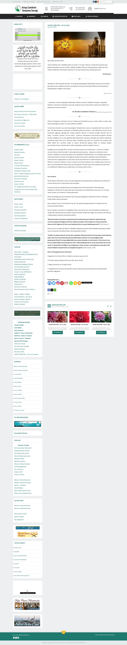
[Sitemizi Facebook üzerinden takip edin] (94, 2)
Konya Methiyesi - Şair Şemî (23, 297)
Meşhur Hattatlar (19, 304)
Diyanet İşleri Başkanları (21, 269)
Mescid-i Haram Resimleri (20, 366)
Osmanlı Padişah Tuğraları (22, 299)
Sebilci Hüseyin (19, 516)
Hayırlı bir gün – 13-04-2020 (79, 325)
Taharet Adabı (19, 325)
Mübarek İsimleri (19, 152)
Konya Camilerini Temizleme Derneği (104, 635)
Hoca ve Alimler (18, 390)
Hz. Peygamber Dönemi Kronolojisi (25, 186)
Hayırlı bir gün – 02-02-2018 (101, 325)
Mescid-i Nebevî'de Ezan (22, 464)
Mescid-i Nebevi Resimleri (21, 370)
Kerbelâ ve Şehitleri (20, 210)
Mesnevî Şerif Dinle (20, 513)
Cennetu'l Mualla (18, 378)
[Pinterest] (62, 283)
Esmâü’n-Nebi (18, 149)
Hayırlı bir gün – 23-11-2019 (57, 325)
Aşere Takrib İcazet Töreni (22, 490)
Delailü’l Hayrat (19, 181)
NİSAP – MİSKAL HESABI (22, 294)
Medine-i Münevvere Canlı (22, 482)
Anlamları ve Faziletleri (21, 99)
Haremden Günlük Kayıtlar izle (22, 576)
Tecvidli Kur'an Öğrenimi (21, 120)
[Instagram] (58, 283)
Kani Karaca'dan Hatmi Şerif (23, 448)
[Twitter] (54, 283)
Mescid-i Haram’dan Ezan (22, 505)
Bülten (55, 27)
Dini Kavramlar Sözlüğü (21, 346)
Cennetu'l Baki (18, 374)
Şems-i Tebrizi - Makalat (22, 338)
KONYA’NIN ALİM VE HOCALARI (24, 259)
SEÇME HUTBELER (20, 279)
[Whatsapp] (71, 283)
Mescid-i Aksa (17, 386)
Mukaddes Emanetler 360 (22, 171)
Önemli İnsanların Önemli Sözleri (24, 289)
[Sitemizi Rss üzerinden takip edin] (98, 2)
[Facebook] (49, 283)
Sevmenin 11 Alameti (20, 178)
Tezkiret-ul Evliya (19, 343)
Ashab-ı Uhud (18, 207)
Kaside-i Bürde (18, 160)
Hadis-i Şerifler (19, 184)
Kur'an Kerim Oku (19, 126)
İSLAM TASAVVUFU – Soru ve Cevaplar (26, 354)
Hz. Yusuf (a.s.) (18, 469)
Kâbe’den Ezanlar (19, 461)
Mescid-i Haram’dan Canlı (22, 480)
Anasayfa (50, 27)
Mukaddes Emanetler (21, 168)
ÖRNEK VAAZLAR (19, 282)
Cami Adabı (18, 327)
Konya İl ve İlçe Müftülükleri (23, 272)
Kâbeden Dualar (19, 458)
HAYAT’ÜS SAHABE (20, 230)
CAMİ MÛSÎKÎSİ (19, 277)
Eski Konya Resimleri (19, 398)
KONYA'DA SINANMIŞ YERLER (23, 264)
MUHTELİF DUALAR (20, 287)
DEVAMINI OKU (58, 332)
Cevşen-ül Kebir (19, 474)
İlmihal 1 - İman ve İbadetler (23, 333)
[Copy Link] (75, 283)
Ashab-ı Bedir (18, 204)
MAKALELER (18, 284)
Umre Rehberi (18, 330)
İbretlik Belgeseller (20, 466)
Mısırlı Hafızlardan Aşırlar (22, 456)
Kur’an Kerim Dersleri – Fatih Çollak (25, 114)
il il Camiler (17, 568)
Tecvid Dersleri (19, 117)
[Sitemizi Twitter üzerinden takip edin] (96, 2)
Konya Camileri (18, 402)
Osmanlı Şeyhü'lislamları (21, 267)
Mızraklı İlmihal (19, 351)
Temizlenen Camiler (19, 410)
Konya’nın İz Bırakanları (21, 302)
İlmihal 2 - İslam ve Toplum (23, 335)
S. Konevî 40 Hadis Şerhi (21, 165)
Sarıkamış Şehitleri (20, 215)
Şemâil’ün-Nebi (19, 157)
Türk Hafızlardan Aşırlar (21, 453)
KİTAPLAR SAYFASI (24, 322)
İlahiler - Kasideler (20, 485)
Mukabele (16, 552)
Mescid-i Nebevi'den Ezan (22, 508)
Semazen (16, 564)
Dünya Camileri (18, 394)
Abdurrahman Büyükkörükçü (23, 493)
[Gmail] (66, 283)
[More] (79, 283)
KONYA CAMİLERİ (19, 274)
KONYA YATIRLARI (19, 262)
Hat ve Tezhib (17, 406)
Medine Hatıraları (19, 349)
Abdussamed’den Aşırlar (21, 450)
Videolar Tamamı (23, 445)
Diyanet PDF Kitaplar (21, 341)
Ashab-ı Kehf (18, 472)
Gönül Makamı (18, 488)
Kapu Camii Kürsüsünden (20, 556)
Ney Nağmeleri (19, 519)
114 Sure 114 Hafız (19, 123)
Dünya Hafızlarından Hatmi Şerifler (25, 111)
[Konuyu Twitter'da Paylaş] (52, 290)
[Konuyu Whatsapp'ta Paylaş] (55, 290)
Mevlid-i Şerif (18, 163)
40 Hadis (17, 155)
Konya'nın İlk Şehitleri (21, 218)
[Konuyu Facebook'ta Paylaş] (49, 290)
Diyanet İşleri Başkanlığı (20, 560)
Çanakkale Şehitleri (20, 213)
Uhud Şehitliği (17, 382)
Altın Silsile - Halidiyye (21, 252)
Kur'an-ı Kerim (17, 548)
